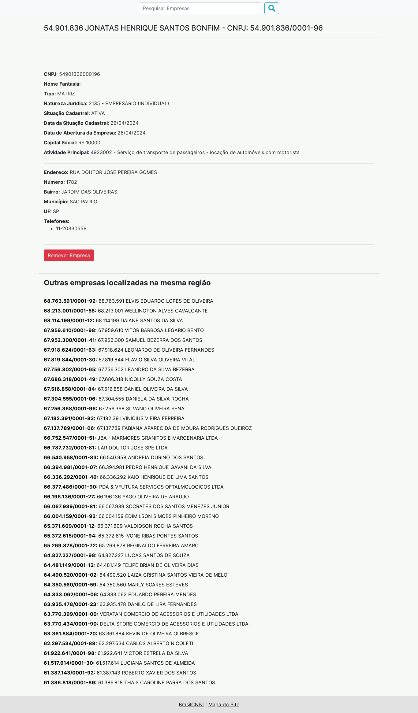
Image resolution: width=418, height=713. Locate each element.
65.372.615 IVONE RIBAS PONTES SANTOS (121, 536)
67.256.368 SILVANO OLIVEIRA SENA (114, 408)
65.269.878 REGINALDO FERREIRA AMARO (121, 545)
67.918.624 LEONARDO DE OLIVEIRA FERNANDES (129, 350)
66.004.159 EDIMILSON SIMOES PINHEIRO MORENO (131, 516)
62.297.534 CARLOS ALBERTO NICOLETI (118, 643)
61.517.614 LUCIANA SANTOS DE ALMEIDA (119, 663)
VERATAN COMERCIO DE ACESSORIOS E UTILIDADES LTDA (141, 614)
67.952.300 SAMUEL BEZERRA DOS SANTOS (123, 340)
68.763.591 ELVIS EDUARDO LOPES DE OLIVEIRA (128, 301)
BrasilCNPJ (191, 704)
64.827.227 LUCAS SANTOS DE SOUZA (117, 555)
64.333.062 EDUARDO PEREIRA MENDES (120, 594)
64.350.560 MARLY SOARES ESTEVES (116, 585)
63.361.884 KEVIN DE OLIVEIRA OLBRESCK (121, 633)
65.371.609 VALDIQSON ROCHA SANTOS (118, 526)
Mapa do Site (223, 704)
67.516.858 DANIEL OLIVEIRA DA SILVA (116, 389)
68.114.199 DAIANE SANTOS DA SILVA (113, 320)
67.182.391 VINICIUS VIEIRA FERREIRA (114, 418)
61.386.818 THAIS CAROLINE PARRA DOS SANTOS (129, 682)
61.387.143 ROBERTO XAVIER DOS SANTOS (120, 673)
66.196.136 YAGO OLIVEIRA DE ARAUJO (116, 496)
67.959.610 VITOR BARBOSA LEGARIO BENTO (124, 330)
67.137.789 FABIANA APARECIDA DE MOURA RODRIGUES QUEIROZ (148, 428)
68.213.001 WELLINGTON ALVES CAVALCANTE (126, 311)
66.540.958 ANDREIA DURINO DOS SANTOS (123, 457)
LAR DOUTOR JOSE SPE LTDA (106, 448)
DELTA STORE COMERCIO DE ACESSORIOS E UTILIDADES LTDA (146, 624)
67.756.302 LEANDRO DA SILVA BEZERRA (119, 369)
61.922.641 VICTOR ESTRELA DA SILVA (116, 653)
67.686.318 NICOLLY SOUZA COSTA (113, 379)
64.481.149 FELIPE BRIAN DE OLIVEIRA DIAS (121, 565)
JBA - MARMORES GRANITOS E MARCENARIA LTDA (131, 438)
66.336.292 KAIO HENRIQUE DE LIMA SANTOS (126, 477)
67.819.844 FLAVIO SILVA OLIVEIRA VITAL (119, 359)
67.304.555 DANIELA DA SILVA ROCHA (116, 399)
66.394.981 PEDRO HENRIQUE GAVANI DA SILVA (127, 467)
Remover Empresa (69, 255)
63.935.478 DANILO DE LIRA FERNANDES (120, 604)
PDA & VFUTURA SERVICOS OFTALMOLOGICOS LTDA (134, 487)
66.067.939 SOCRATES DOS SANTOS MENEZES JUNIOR (136, 506)
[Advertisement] (209, 56)
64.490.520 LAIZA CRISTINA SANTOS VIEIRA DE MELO (135, 575)
